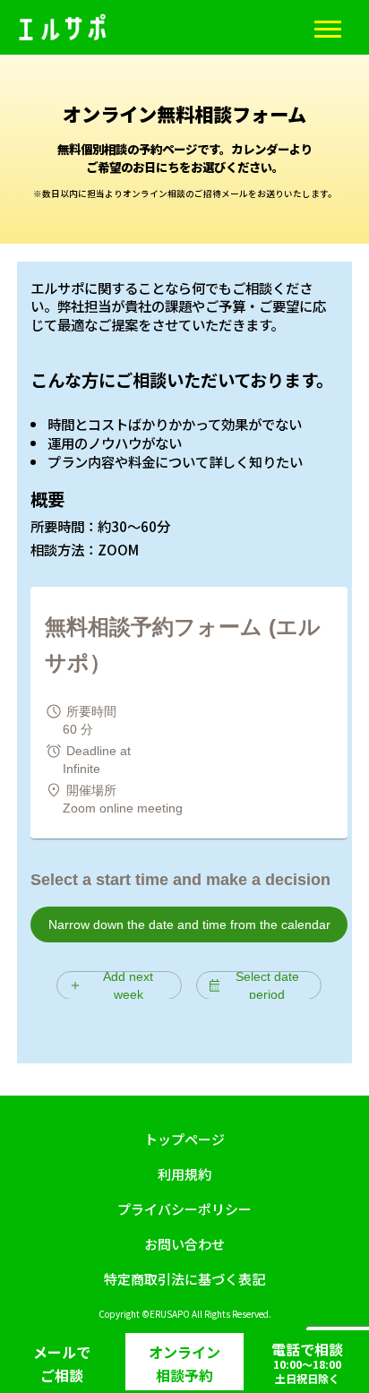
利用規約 (184, 1174)
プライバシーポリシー (184, 1209)
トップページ (184, 1139)
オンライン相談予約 (184, 1363)
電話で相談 (307, 1362)
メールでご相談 (61, 1363)
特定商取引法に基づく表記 (184, 1278)
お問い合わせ (184, 1243)
